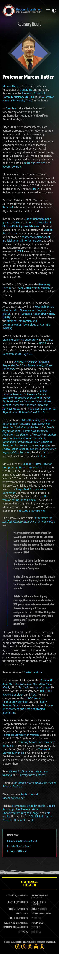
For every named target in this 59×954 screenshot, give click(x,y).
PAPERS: (34, 927)
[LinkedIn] (30, 946)
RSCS (42, 343)
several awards (11, 166)
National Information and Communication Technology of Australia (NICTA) (26, 324)
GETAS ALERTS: (37, 902)
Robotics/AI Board (17, 851)
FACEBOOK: (10, 896)
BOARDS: (34, 914)
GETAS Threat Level (29, 884)
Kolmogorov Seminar (15, 701)
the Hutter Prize (33, 672)
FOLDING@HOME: (11, 923)
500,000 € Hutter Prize (32, 510)
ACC (33, 694)
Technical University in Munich (20, 734)
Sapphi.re (51, 942)
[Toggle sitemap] (48, 11)
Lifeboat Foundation (22, 942)
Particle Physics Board (19, 846)
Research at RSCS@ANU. (17, 354)
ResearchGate (29, 809)
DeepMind (26, 89)
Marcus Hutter (11, 86)
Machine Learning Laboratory (20, 339)
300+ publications (34, 163)
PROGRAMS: (36, 923)
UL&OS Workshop (35, 698)
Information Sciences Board (22, 841)
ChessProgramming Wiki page (20, 813)
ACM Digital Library (40, 816)
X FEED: (12, 909)
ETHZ (49, 339)
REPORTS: (35, 918)
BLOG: (33, 909)
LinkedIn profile (36, 805)
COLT (43, 691)
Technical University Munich (33, 288)
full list (46, 452)
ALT (50, 691)
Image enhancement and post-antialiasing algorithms (27, 709)
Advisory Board (29, 24)
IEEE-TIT (7, 683)
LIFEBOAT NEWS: (37, 896)
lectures (42, 456)
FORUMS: (21, 932)
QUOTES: (34, 932)
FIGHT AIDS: (13, 918)
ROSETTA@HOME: (10, 927)
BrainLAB (8, 207)
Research (20, 820)
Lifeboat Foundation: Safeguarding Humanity (21, 10)
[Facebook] (17, 946)
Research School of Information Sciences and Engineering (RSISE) (28, 310)
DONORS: (19, 914)
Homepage (19, 805)
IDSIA (35, 188)
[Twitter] (23, 946)
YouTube (7, 820)
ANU (29, 100)
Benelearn (18, 694)
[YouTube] (36, 946)
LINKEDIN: (11, 902)
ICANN (6, 694)
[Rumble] (42, 946)
